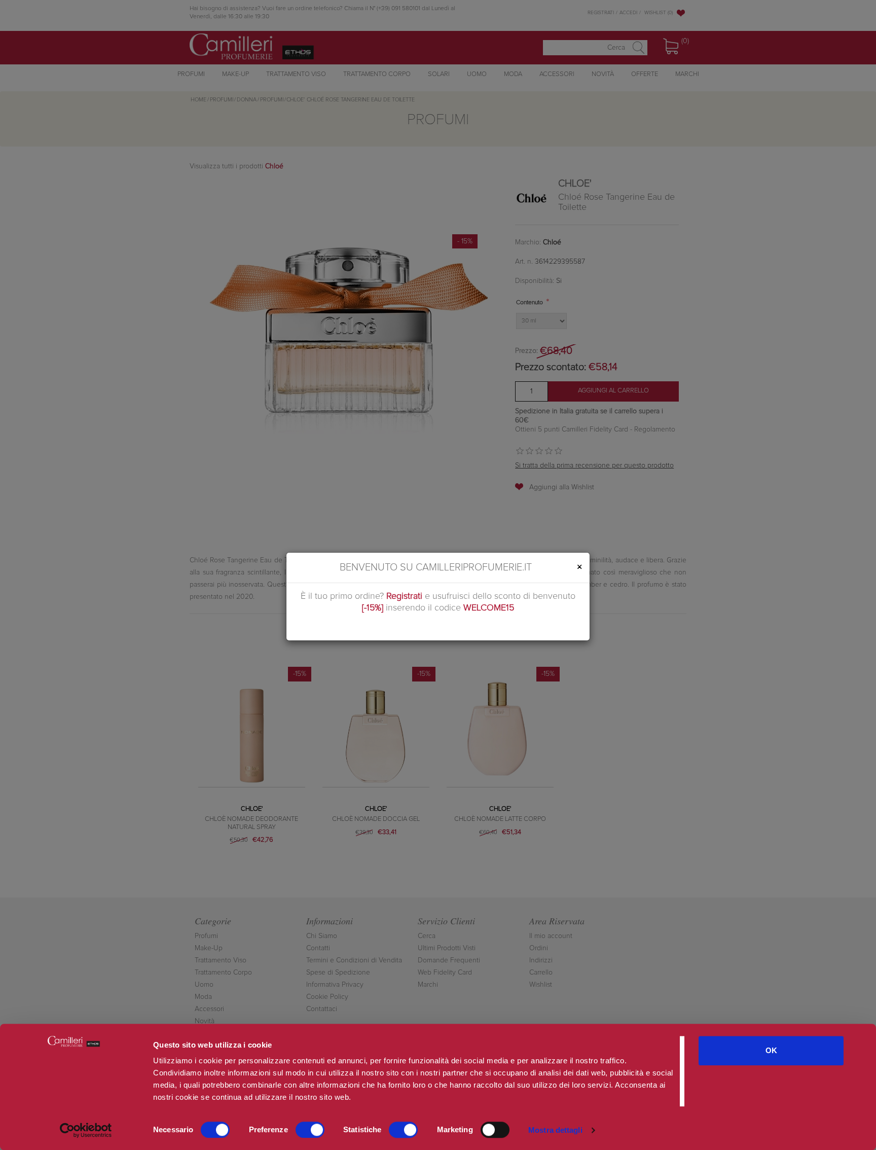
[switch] (310, 1130)
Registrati (404, 596)
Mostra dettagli (555, 1130)
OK (771, 1050)
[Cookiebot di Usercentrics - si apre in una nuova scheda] (86, 1130)
